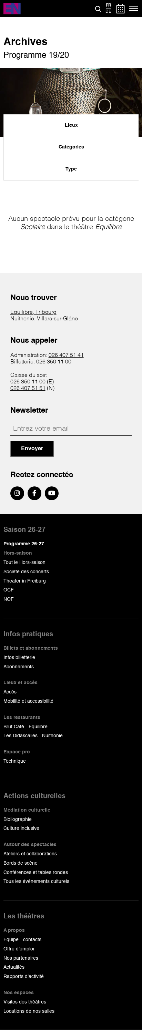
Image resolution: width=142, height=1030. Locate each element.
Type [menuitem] (71, 169)
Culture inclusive (21, 828)
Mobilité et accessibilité (28, 701)
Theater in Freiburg (24, 581)
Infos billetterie (19, 657)
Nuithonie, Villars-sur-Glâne (44, 319)
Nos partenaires (20, 958)
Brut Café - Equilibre (25, 726)
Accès (10, 692)
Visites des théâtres (24, 1002)
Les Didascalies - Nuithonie (33, 735)
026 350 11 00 (53, 362)
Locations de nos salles (28, 1011)
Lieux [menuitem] (71, 125)
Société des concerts (26, 571)
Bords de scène (20, 863)
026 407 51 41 (66, 355)
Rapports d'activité (23, 976)
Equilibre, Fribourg (33, 312)
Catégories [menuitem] (71, 147)
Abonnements (18, 667)
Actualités (13, 967)
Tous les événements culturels (36, 881)
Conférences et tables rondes (35, 872)
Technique (14, 761)
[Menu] (134, 9)
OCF (8, 590)
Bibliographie (17, 819)
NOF (8, 599)
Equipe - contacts (22, 939)
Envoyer (32, 449)
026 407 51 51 (27, 388)
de (108, 12)
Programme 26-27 (23, 544)
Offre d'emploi (18, 949)
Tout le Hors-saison (24, 562)
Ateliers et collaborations (30, 854)
